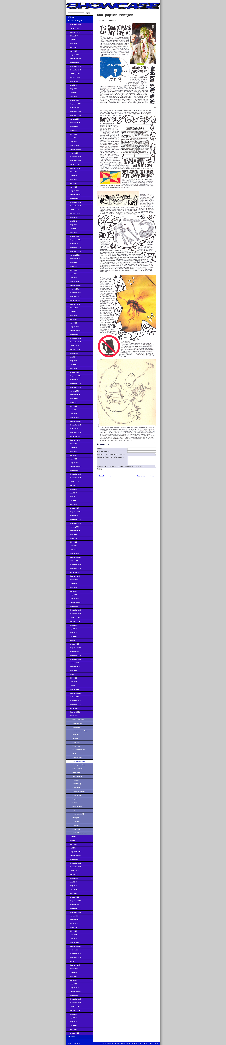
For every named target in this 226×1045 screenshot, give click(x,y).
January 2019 (73, 573)
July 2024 (71, 939)
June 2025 (71, 980)
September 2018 (73, 557)
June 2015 (71, 410)
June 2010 (71, 184)
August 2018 (72, 554)
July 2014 (71, 369)
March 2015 (72, 399)
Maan (74, 753)
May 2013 (71, 316)
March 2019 (72, 580)
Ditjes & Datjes (78, 769)
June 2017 (71, 501)
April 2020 (71, 629)
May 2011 (71, 225)
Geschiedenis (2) (78, 814)
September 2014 (73, 376)
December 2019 (73, 614)
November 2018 (73, 565)
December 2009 (73, 161)
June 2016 (71, 455)
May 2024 (71, 931)
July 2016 (71, 459)
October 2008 (72, 108)
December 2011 (73, 252)
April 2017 (71, 493)
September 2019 (73, 603)
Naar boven (154, 1043)
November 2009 (73, 157)
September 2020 (73, 648)
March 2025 (72, 969)
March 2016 (72, 444)
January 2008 (73, 74)
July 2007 (71, 51)
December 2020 (73, 659)
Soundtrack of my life (74, 21)
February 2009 (73, 123)
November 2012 (73, 293)
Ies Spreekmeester (79, 750)
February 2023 (73, 875)
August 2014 (72, 372)
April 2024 (71, 928)
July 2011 (71, 233)
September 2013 (73, 331)
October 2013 (72, 335)
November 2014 (73, 384)
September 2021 (73, 693)
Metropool (76, 818)
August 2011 (72, 236)
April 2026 (71, 1018)
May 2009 (71, 134)
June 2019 (71, 591)
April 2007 (71, 40)
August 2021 (72, 690)
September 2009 (73, 150)
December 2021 (73, 705)
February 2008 (73, 78)
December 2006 (73, 25)
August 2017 (72, 508)
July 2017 (71, 505)
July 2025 (71, 984)
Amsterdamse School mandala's (80, 731)
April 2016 (71, 448)
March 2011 (72, 218)
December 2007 (73, 70)
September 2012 (73, 286)
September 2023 (73, 901)
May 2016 (71, 452)
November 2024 (73, 954)
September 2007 (73, 59)
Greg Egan (76, 727)
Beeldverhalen (77, 757)
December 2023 (73, 912)
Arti (74, 810)
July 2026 (71, 1030)
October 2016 (72, 471)
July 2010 (71, 187)
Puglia (75, 799)
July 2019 (71, 595)
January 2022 (73, 709)
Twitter (144, 1043)
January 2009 (73, 119)
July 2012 (71, 278)
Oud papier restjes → (146, 476)
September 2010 (73, 195)
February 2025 (73, 965)
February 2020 (73, 622)
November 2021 (73, 701)
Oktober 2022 (72, 860)
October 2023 (72, 905)
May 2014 (71, 361)
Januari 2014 (72, 346)
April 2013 (71, 312)
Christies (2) (77, 784)
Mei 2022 (71, 841)
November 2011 (73, 248)
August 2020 (72, 644)
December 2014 (73, 387)
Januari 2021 (72, 663)
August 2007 (72, 55)
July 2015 (71, 414)
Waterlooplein (77, 776)
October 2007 (72, 63)
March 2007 (72, 36)
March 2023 (72, 878)
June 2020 (71, 637)
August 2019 (72, 599)
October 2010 (72, 199)
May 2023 (71, 886)
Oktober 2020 (72, 652)
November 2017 (73, 520)
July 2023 (71, 894)
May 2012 (71, 270)
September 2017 (73, 512)
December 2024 (73, 958)
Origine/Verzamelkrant (80, 833)
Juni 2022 (71, 844)
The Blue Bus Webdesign (130, 1043)
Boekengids (77, 787)
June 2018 (71, 546)
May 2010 (71, 180)
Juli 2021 (71, 686)
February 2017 (73, 486)
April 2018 (71, 539)
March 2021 (72, 671)
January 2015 (73, 391)
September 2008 (73, 104)
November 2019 (73, 610)
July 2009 (71, 142)
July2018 (71, 550)
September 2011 (73, 240)
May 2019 (71, 588)
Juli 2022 (71, 848)
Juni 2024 (71, 935)
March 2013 (72, 308)
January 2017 (73, 482)
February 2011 (73, 214)
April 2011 (71, 221)
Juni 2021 (71, 682)
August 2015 (72, 418)
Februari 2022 (73, 712)
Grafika (75, 803)
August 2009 (72, 146)
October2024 (72, 950)
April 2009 (71, 131)
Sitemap (108, 1043)
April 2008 (71, 85)
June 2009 (71, 138)
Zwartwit (75, 738)
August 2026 (72, 1033)
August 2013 (72, 327)
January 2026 (73, 1007)
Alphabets (70, 1037)
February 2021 (73, 667)
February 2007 (73, 32)
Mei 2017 (71, 497)
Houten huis (77, 829)
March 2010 (72, 172)
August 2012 (72, 282)
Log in (116, 1043)
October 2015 (72, 429)
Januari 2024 (72, 916)
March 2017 (72, 489)
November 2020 (73, 656)
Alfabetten (76, 821)
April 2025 (71, 973)
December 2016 (73, 478)
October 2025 (72, 996)
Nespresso (76, 742)
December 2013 (73, 342)
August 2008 (72, 100)
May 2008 (71, 89)
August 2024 (72, 943)
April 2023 (71, 882)
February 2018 (73, 531)
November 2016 (73, 474)
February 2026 (73, 1011)
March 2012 (72, 263)
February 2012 (73, 259)
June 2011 (71, 229)
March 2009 (72, 127)
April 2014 (71, 357)
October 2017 (72, 516)
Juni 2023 (71, 890)
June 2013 (71, 320)
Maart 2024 (72, 924)
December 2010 (73, 206)
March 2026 (72, 1014)
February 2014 (73, 350)
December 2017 (73, 523)
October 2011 (72, 244)
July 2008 (71, 97)
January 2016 (73, 437)
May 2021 (71, 678)
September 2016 (73, 467)
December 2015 (73, 433)
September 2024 (73, 946)
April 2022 (71, 837)
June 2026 (71, 1026)
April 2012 (71, 267)
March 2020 (72, 625)
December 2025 (73, 1003)
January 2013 (73, 301)
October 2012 (72, 289)
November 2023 (73, 909)
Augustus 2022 (73, 852)
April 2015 (71, 403)
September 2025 (73, 992)
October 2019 (72, 607)
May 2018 (71, 542)
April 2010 (71, 176)
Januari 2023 (72, 871)
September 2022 (73, 856)
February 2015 (73, 395)
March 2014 (72, 353)
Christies (76, 780)
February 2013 (73, 304)
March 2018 (72, 535)
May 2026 (71, 1022)
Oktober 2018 (72, 561)
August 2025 (72, 988)
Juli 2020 (71, 641)
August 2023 (72, 897)
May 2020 (71, 633)
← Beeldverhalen (104, 476)
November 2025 (73, 999)
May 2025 (71, 977)
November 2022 (73, 863)
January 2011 (72, 210)
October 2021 (72, 697)
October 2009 (72, 153)
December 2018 (73, 569)
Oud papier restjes (79, 765)
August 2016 (72, 463)
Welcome (70, 17)
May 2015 (71, 406)
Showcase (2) (77, 723)
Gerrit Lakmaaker (78, 719)
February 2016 (73, 440)
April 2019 (71, 584)
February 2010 (73, 168)
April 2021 (71, 675)
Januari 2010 (72, 165)
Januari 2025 (72, 962)
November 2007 (73, 66)
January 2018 (73, 527)
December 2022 (73, 867)
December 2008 (73, 116)
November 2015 (73, 425)
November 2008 (73, 112)
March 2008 (72, 82)
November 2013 (73, 338)
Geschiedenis (77, 806)
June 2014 (71, 365)
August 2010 (72, 191)
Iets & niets (76, 772)
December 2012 (73, 297)
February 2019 (73, 576)
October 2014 (72, 380)
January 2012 (73, 255)
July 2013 (71, 323)
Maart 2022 (72, 716)
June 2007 (71, 48)
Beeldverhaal (77, 795)
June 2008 (71, 93)
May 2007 (71, 44)
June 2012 (71, 274)
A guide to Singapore (79, 791)
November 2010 (73, 202)
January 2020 (73, 618)
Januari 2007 (72, 29)
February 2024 (73, 920)
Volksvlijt (76, 735)
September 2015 (73, 421)
